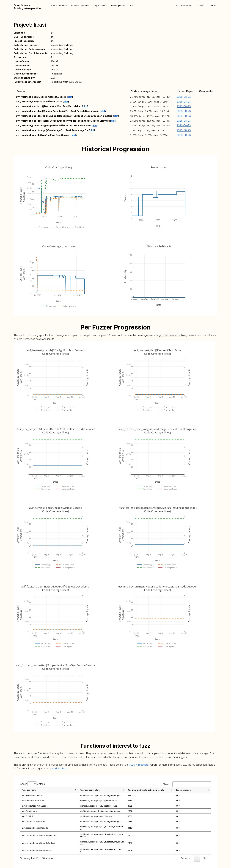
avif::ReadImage (29, 811)
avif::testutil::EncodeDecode (35, 828)
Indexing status (118, 5)
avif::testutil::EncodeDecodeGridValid (39, 843)
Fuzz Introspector (184, 5)
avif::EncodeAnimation (32, 795)
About (214, 5)
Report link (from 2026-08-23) (66, 81)
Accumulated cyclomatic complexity (146, 790)
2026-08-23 (184, 96)
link (52, 36)
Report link (56, 73)
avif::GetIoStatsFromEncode (35, 806)
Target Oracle (99, 5)
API (131, 5)
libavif (41, 25)
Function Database (80, 5)
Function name (29, 790)
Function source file (90, 790)
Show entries (32, 783)
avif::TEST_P (27, 816)
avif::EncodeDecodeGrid (33, 800)
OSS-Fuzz (201, 5)
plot (70, 96)
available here (59, 768)
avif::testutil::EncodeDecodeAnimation (39, 835)
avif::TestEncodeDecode (33, 821)
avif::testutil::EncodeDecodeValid (37, 850)
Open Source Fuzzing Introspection (27, 7)
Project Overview (59, 5)
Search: (167, 784)
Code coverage (183, 790)
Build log (68, 45)
